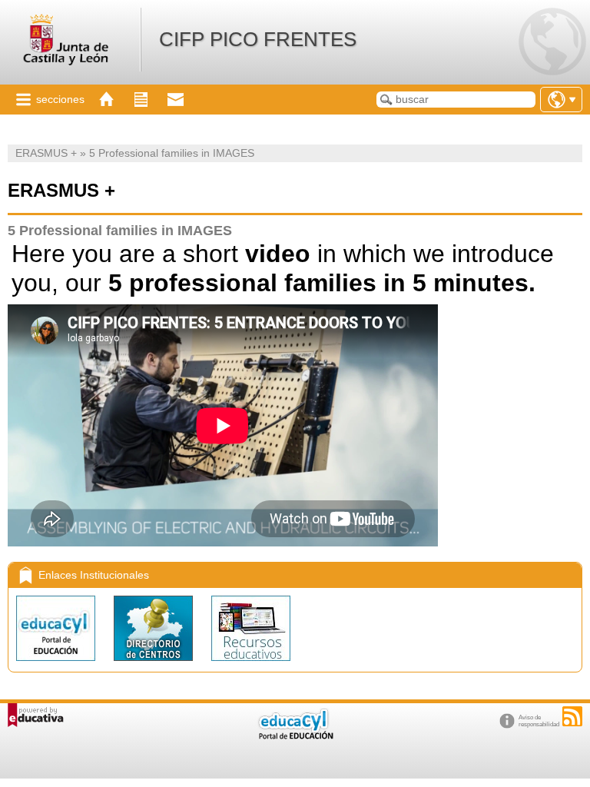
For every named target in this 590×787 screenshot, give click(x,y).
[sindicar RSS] (572, 716)
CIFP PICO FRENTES (257, 39)
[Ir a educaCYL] (295, 735)
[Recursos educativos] (251, 664)
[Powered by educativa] (36, 715)
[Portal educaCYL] (57, 664)
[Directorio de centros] (155, 664)
